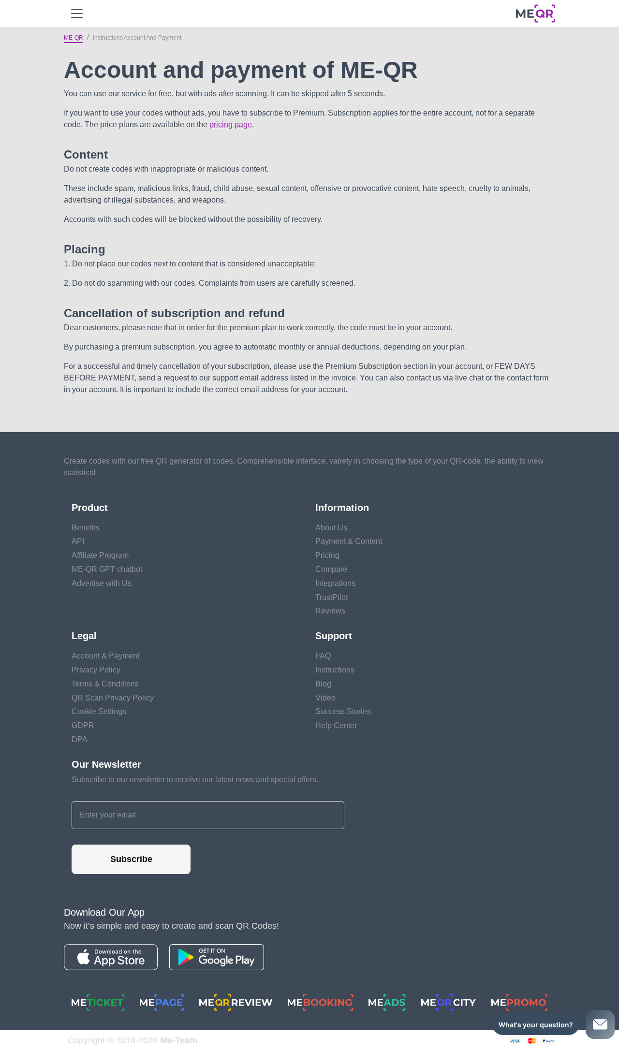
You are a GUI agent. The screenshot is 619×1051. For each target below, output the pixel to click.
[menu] (77, 13)
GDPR (83, 725)
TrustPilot (331, 597)
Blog (323, 684)
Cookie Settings (99, 711)
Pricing (327, 555)
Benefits (86, 528)
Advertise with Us (102, 583)
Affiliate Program (100, 555)
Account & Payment (105, 656)
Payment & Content (348, 541)
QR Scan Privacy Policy (113, 698)
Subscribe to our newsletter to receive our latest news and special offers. (195, 779)
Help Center (336, 725)
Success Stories (343, 711)
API (78, 541)
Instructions (334, 670)
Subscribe (131, 859)
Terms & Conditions (105, 684)
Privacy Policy (96, 670)
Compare (331, 569)
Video (325, 698)
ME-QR (73, 37)
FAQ (323, 656)
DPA (80, 739)
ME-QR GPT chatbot (107, 569)
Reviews (330, 611)
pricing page (230, 124)
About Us (331, 528)
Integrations (335, 583)
